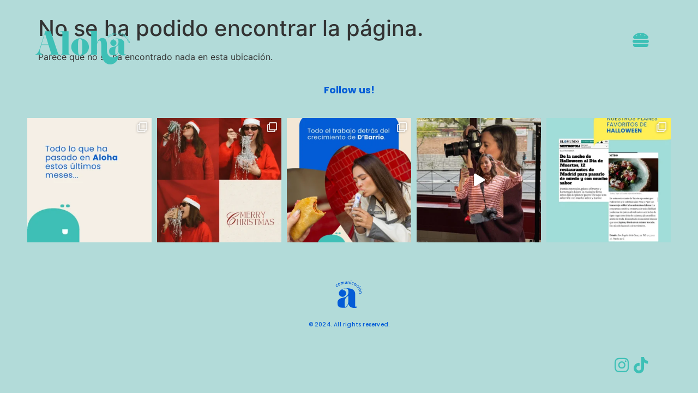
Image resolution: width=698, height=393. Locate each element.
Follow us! (349, 90)
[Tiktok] (641, 365)
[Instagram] (621, 365)
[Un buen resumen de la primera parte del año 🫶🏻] (89, 180)
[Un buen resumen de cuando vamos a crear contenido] (479, 180)
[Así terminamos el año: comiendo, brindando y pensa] (219, 180)
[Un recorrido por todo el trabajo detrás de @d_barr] (349, 180)
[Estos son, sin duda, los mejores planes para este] (608, 180)
